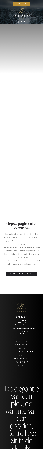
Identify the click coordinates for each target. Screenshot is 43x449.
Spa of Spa (21, 362)
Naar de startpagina (21, 274)
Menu (23, 22)
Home (21, 365)
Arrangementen (23, 352)
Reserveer (21, 4)
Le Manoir (21, 341)
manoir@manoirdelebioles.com (24, 328)
